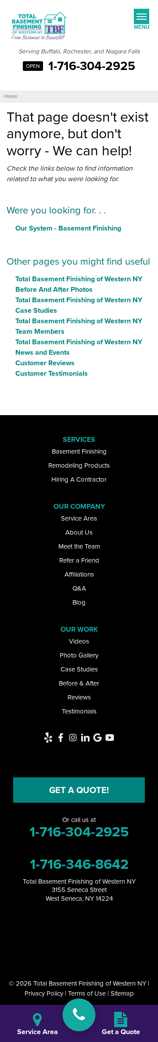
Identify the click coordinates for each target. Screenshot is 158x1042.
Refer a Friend (79, 560)
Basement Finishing (79, 451)
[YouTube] (109, 737)
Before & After (79, 683)
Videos (79, 641)
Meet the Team (79, 546)
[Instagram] (73, 737)
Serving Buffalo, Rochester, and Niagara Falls (79, 52)
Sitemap (122, 993)
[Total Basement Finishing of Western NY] (79, 1014)
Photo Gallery (79, 655)
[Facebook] (60, 737)
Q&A (79, 588)
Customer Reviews (45, 363)
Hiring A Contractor (79, 479)
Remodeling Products (79, 465)
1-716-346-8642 (79, 864)
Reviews (79, 697)
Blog (79, 602)
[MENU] (141, 16)
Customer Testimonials (51, 373)
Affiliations (79, 574)
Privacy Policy (44, 993)
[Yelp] (48, 737)
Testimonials (79, 711)
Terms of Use (87, 993)
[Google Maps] (97, 737)
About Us (79, 532)
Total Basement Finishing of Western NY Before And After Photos (78, 284)
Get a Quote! (79, 790)
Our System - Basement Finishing (68, 228)
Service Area (79, 518)
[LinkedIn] (85, 737)
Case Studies (79, 669)
